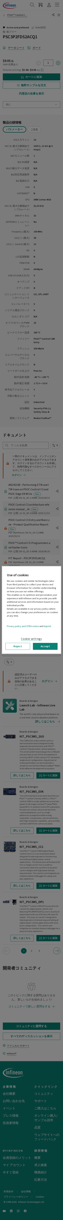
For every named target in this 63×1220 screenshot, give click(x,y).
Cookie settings (31, 639)
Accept (45, 646)
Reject (17, 646)
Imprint (47, 626)
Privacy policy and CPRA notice (23, 626)
